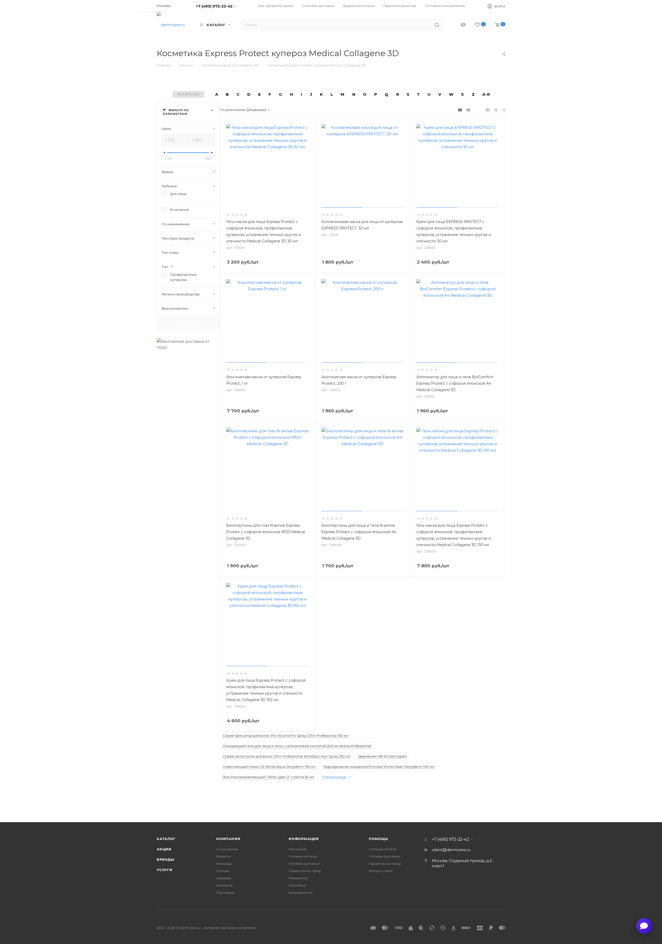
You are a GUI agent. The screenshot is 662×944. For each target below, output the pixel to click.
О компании (227, 849)
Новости (223, 856)
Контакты (224, 885)
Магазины (298, 849)
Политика (297, 885)
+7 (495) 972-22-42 (214, 6)
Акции (164, 849)
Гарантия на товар (305, 871)
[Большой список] (468, 110)
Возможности (301, 892)
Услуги (164, 870)
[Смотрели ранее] (459, 25)
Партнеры (225, 892)
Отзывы (223, 871)
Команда (224, 863)
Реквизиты (298, 878)
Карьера (223, 878)
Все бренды (188, 94)
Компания (228, 839)
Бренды (165, 859)
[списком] (495, 110)
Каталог (166, 839)
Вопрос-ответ (381, 871)
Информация (304, 839)
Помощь (378, 839)
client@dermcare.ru (451, 849)
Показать (188, 322)
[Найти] (437, 24)
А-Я (486, 94)
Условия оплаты (303, 856)
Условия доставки (304, 863)
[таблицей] (503, 110)
